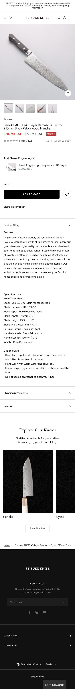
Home (7, 545)
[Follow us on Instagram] (37, 612)
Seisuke (8, 119)
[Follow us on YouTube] (44, 612)
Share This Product (14, 206)
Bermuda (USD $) (29, 664)
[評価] (10, 17)
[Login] (64, 17)
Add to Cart (31, 194)
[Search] (59, 17)
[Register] (63, 602)
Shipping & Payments (16, 393)
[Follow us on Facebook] (30, 612)
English (49, 664)
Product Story (11, 225)
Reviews (8, 406)
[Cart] (70, 17)
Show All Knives (37, 528)
